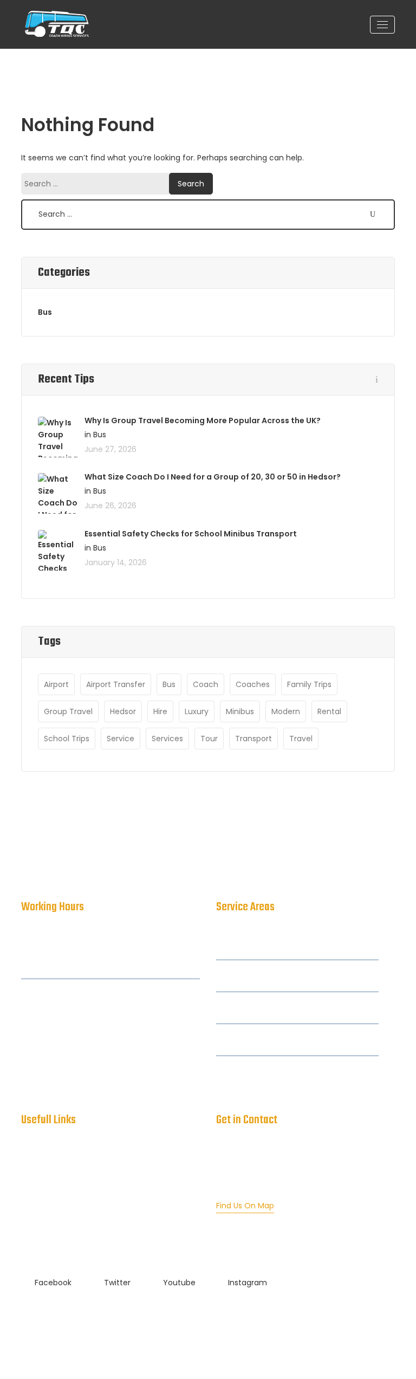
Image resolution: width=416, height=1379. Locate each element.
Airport (56, 684)
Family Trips (309, 684)
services (167, 738)
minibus (240, 711)
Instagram (247, 1282)
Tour (209, 738)
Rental (329, 711)
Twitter (117, 1282)
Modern (285, 711)
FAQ (28, 1197)
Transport (253, 738)
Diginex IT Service (319, 1324)
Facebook (53, 1282)
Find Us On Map (245, 1205)
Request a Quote (53, 1240)
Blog (29, 1218)
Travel (301, 738)
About (32, 1175)
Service (120, 738)
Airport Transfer (115, 684)
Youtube (179, 1282)
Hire (160, 711)
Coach (205, 684)
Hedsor (123, 711)
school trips (66, 738)
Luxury (197, 711)
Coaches (253, 684)
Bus (45, 312)
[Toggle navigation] (382, 25)
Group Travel (68, 711)
